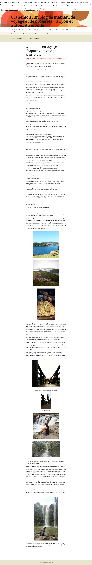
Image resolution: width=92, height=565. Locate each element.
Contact (49, 33)
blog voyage (49, 58)
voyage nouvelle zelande (55, 59)
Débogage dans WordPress (82, 4)
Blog (19, 33)
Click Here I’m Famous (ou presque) (36, 33)
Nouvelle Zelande (31, 59)
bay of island (43, 58)
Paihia (40, 59)
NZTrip (37, 59)
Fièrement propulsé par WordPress (46, 562)
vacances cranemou (46, 59)
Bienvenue (13, 33)
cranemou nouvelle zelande (58, 58)
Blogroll (25, 33)
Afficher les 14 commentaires (33, 556)
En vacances (36, 58)
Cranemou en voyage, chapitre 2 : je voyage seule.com (42, 51)
